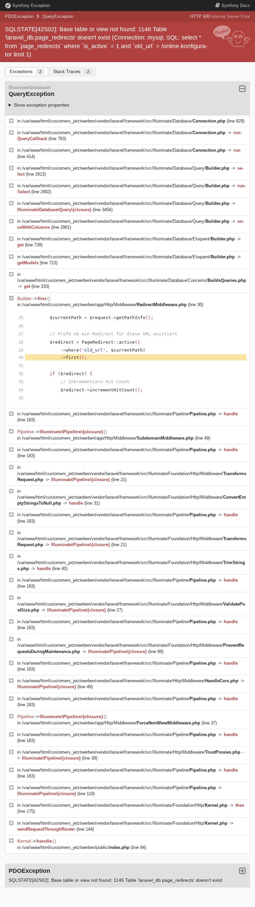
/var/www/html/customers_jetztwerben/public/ (75, 847)
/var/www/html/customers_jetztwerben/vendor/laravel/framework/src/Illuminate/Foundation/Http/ (124, 805)
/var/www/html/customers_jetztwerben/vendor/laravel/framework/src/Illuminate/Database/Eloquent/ (128, 238)
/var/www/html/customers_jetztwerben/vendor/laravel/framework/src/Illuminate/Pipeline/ (119, 413)
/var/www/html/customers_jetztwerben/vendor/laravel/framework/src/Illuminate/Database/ (123, 121)
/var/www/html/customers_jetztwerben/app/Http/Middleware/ (104, 304)
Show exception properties (41, 105)
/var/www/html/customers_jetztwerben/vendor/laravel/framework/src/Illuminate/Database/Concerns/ (131, 280)
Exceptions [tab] (26, 71)
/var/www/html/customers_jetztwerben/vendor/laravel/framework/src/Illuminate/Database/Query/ (125, 168)
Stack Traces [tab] (71, 71)
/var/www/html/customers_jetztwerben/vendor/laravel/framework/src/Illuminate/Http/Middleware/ (130, 680)
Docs (235, 5)
